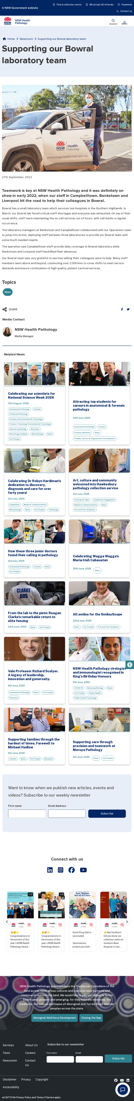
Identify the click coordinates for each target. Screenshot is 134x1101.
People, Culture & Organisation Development (94, 438)
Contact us (126, 11)
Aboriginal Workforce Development (54, 1017)
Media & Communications (35, 505)
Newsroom (26, 39)
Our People (14, 439)
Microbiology (37, 434)
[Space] (17, 21)
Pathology (53, 510)
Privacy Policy (23, 1097)
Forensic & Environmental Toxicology (25, 419)
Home (11, 39)
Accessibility (11, 1087)
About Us (31, 1045)
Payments (126, 4)
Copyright (42, 1079)
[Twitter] (128, 309)
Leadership (14, 505)
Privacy (26, 1079)
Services (8, 1045)
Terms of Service (45, 1097)
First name (15, 806)
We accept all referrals (101, 4)
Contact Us (30, 1063)
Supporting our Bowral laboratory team (62, 39)
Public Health (95, 693)
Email (79, 1053)
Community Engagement (104, 500)
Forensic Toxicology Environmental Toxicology (30, 424)
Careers (37, 409)
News (49, 434)
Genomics (35, 429)
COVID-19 (78, 688)
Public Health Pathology (85, 698)
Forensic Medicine (82, 433)
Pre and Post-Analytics (84, 510)
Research (13, 698)
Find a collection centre (69, 4)
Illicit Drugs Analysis (18, 434)
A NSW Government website (20, 7)
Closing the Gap (81, 500)
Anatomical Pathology (19, 409)
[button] (130, 665)
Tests (6, 1052)
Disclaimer (9, 1079)
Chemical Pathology (18, 414)
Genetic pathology (17, 429)
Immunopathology (95, 688)
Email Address (57, 806)
